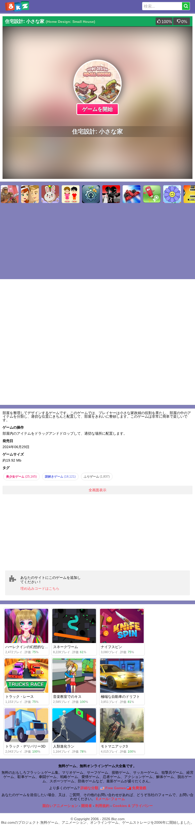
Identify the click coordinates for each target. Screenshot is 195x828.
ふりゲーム (97, 476)
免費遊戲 (138, 788)
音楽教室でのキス (67, 697)
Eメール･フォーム (110, 799)
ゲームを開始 (97, 109)
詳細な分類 (89, 788)
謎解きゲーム (60, 476)
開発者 (86, 806)
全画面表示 (97, 490)
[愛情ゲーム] (30, 194)
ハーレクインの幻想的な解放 (28, 647)
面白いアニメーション (60, 806)
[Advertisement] (97, 532)
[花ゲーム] (172, 194)
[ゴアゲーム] (10, 194)
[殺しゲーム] (111, 194)
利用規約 (102, 806)
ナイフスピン (111, 647)
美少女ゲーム (21, 476)
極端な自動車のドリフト (120, 697)
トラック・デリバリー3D (25, 746)
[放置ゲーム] (91, 194)
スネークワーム (65, 647)
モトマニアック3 (114, 746)
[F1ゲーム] (131, 194)
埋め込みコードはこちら (39, 588)
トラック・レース (19, 697)
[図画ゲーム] (152, 194)
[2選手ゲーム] (70, 194)
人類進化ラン (63, 746)
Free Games (115, 788)
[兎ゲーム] (50, 194)
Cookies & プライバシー (133, 806)
